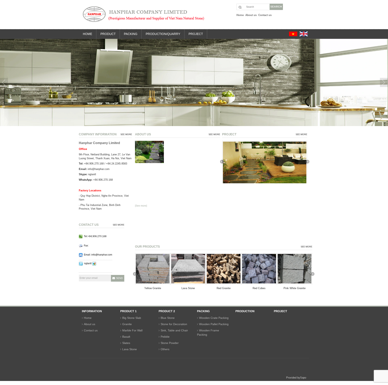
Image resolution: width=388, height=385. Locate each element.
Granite (127, 324)
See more (126, 134)
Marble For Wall (132, 330)
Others (165, 349)
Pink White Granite (295, 288)
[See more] (141, 205)
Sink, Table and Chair (174, 330)
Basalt (126, 336)
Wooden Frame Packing (208, 332)
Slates (126, 343)
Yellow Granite (152, 288)
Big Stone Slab (131, 317)
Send (119, 278)
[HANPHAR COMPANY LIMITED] (197, 16)
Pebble (165, 336)
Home (88, 317)
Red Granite (224, 288)
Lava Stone (188, 288)
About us (89, 324)
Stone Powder (170, 343)
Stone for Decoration (174, 324)
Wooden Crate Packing (214, 317)
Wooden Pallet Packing (214, 324)
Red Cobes (259, 288)
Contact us (91, 330)
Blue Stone (168, 317)
